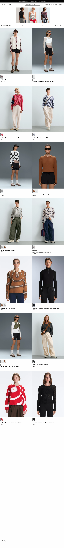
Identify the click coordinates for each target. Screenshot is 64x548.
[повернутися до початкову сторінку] (8, 4)
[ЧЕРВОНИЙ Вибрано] (1, 134)
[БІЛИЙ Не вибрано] (36, 191)
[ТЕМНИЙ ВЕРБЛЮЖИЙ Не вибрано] (4, 361)
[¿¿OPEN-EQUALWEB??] (4, 541)
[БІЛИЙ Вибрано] (33, 76)
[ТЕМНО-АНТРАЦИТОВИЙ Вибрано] (33, 361)
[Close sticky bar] (62, 1)
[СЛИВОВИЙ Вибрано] (1, 76)
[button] (60, 4)
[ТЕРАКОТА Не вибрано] (4, 247)
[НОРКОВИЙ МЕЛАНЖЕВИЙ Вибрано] (33, 247)
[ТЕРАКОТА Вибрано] (1, 305)
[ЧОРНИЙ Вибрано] (1, 191)
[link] (48, 4)
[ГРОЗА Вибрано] (33, 134)
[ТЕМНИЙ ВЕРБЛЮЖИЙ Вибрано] (33, 191)
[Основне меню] (3, 4)
